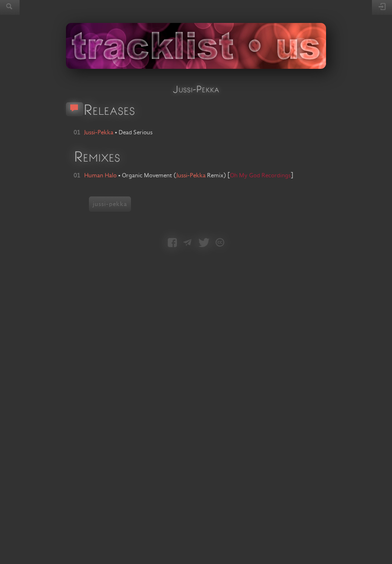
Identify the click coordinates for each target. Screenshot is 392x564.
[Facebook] (172, 244)
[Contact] (187, 244)
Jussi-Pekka (191, 175)
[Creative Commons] (220, 244)
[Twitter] (203, 244)
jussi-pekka (110, 204)
